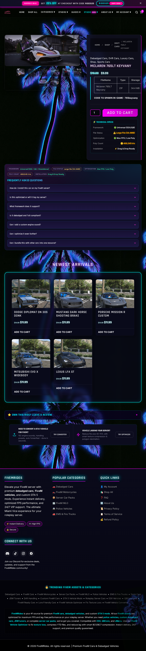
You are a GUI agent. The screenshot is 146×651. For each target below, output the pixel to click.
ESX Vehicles (115, 598)
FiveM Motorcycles (46, 594)
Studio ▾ (91, 12)
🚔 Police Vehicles (62, 508)
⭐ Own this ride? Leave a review (30, 415)
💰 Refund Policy (109, 519)
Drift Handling (30, 598)
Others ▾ (63, 12)
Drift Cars (117, 45)
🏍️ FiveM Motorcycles (64, 492)
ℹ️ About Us (107, 503)
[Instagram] (23, 553)
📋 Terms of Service (111, 514)
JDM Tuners (15, 598)
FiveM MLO (84, 594)
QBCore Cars (130, 598)
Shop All (32, 12)
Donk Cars (136, 594)
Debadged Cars (98, 58)
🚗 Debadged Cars (62, 486)
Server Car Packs (67, 594)
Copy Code (116, 3)
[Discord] (7, 553)
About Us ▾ (107, 12)
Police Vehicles (100, 594)
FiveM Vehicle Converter (116, 602)
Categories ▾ (48, 12)
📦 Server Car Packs (63, 497)
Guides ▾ (76, 12)
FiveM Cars (28, 594)
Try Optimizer (124, 434)
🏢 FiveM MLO (60, 503)
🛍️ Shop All (106, 492)
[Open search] (136, 12)
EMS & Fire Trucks (119, 594)
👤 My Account (108, 486)
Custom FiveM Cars (50, 598)
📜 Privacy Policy (109, 508)
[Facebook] (31, 553)
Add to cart (120, 113)
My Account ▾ (123, 12)
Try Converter (60, 434)
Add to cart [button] (22, 332)
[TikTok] (15, 553)
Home (22, 12)
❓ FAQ (104, 497)
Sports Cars (103, 61)
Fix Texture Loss (94, 602)
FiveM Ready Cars (26, 602)
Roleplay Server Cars (96, 598)
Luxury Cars (126, 58)
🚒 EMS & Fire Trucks (64, 514)
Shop (107, 45)
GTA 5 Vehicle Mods (72, 598)
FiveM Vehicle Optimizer (70, 602)
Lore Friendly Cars (47, 602)
